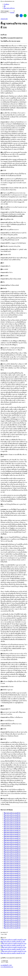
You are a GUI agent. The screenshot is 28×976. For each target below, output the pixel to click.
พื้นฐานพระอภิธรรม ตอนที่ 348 (12, 904)
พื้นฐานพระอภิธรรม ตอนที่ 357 (12, 922)
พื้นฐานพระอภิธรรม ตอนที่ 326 (12, 861)
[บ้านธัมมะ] (7, 1)
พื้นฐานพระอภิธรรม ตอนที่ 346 (12, 900)
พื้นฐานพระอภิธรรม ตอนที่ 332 (12, 873)
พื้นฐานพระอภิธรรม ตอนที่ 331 (12, 871)
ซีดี (4, 6)
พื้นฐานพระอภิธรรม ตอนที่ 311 (12, 832)
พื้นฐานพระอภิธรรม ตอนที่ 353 (12, 914)
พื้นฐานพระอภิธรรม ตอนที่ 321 (12, 852)
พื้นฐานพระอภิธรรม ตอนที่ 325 (12, 859)
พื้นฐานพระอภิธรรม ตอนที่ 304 (12, 819)
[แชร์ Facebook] (21, 15)
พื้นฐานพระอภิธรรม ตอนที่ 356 (12, 920)
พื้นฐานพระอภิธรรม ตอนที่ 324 (12, 857)
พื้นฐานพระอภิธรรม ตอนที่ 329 (12, 867)
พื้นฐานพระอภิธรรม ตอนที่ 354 (12, 916)
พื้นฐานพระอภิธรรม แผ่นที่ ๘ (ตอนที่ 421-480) (13, 941)
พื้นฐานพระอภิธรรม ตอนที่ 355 (12, 918)
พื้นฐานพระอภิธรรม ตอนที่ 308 (12, 826)
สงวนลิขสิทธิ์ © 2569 (6, 965)
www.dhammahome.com (7, 967)
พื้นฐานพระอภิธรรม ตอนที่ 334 (12, 877)
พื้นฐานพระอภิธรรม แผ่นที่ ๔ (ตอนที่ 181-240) (13, 953)
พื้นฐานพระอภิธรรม (9, 8)
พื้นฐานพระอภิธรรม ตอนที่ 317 (12, 844)
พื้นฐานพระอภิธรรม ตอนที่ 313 (12, 836)
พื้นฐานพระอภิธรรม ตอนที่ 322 (12, 854)
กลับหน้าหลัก (4, 19)
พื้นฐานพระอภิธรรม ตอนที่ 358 (12, 924)
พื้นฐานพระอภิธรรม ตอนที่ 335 (12, 879)
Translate (12, 12)
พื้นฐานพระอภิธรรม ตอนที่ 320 (12, 850)
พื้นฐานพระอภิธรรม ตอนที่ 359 (12, 926)
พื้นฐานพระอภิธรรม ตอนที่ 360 (12, 927)
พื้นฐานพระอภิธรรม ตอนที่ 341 (12, 890)
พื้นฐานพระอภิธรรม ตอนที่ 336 (12, 881)
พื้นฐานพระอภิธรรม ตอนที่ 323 (12, 855)
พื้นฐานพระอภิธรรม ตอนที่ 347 (12, 902)
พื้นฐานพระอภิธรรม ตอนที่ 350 (12, 908)
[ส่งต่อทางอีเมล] (17, 15)
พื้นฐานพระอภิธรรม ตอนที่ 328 (12, 865)
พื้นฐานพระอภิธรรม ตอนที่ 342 (12, 892)
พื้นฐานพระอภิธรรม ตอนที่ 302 (12, 815)
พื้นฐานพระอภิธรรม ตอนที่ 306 (12, 822)
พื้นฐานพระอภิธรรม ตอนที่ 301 (12, 813)
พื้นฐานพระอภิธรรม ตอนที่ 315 (12, 840)
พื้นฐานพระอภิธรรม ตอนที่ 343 (12, 894)
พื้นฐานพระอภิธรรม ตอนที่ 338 (12, 885)
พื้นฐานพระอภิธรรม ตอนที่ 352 (12, 912)
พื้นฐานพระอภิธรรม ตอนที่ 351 (12, 910)
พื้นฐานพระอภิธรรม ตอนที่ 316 (12, 842)
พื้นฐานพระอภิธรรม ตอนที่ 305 (12, 820)
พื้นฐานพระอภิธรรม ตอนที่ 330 (12, 869)
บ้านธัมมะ (6, 4)
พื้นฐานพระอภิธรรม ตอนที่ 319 (12, 848)
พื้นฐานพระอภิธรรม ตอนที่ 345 (12, 898)
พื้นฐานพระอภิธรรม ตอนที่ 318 (12, 846)
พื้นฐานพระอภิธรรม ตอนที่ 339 (12, 887)
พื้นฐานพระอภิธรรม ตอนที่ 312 (12, 834)
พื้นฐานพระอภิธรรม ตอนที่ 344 (12, 896)
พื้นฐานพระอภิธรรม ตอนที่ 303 (12, 817)
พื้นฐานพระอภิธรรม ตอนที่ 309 (12, 828)
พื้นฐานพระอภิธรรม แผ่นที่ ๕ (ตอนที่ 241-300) (13, 949)
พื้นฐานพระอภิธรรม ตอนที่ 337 (12, 883)
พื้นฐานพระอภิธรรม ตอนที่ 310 (12, 830)
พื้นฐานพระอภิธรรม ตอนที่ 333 (12, 875)
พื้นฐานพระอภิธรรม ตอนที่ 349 (12, 906)
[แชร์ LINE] (25, 15)
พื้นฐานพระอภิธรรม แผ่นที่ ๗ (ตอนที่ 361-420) (13, 945)
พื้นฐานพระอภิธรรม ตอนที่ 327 (12, 863)
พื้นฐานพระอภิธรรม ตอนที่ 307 (12, 824)
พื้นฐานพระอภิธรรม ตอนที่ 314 (12, 838)
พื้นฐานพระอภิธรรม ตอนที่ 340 (12, 889)
